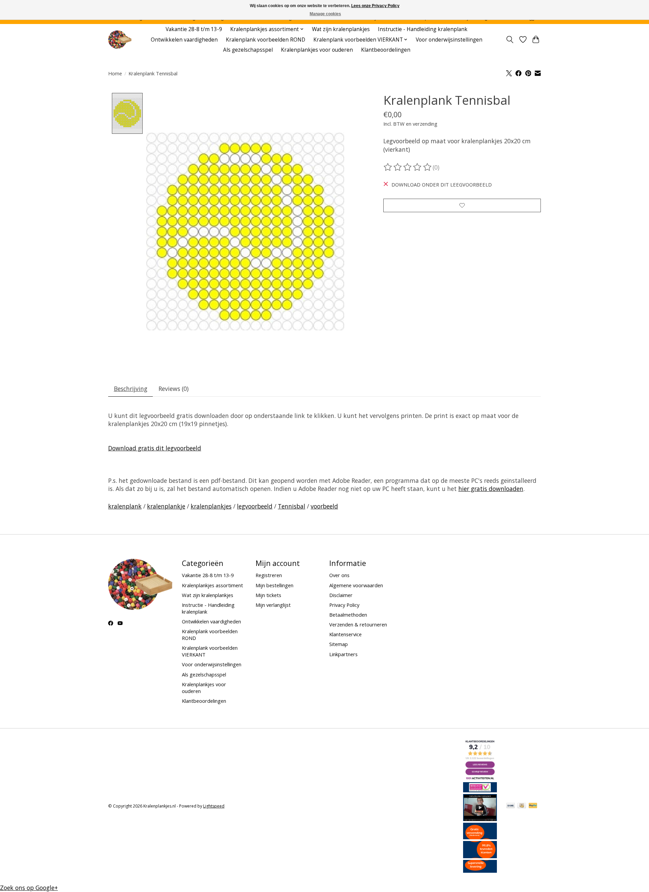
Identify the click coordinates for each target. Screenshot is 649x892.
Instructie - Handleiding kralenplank (422, 29)
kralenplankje (166, 506)
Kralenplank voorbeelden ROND (265, 39)
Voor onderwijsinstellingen (449, 39)
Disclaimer (341, 595)
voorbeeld (324, 506)
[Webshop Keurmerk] (480, 790)
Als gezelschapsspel (248, 49)
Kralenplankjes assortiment (212, 585)
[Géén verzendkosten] (480, 837)
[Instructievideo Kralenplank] (480, 819)
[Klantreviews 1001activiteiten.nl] (480, 778)
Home (115, 73)
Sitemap (338, 644)
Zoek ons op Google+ (29, 888)
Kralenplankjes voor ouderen (317, 49)
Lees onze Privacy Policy (375, 5)
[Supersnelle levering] (480, 870)
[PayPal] (533, 806)
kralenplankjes (211, 506)
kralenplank (125, 506)
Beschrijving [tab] (130, 389)
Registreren (269, 575)
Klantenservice (345, 634)
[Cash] (522, 806)
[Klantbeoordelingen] (480, 856)
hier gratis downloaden (490, 489)
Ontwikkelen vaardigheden (184, 39)
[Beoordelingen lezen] (408, 167)
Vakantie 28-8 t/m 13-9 (194, 29)
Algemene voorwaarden (356, 585)
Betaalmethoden (348, 614)
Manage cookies (325, 13)
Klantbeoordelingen (385, 49)
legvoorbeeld (254, 506)
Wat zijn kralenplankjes (341, 29)
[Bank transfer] (510, 806)
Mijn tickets (268, 595)
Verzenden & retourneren (358, 624)
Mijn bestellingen (274, 585)
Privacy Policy (344, 604)
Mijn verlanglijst (273, 604)
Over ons (339, 575)
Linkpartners (343, 654)
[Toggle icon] (510, 39)
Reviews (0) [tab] (174, 389)
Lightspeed (213, 806)
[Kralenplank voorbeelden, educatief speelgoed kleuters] (119, 39)
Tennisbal (291, 506)
